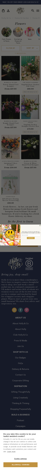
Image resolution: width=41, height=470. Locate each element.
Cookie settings (20, 459)
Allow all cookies (20, 465)
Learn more (11, 451)
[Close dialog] (40, 225)
